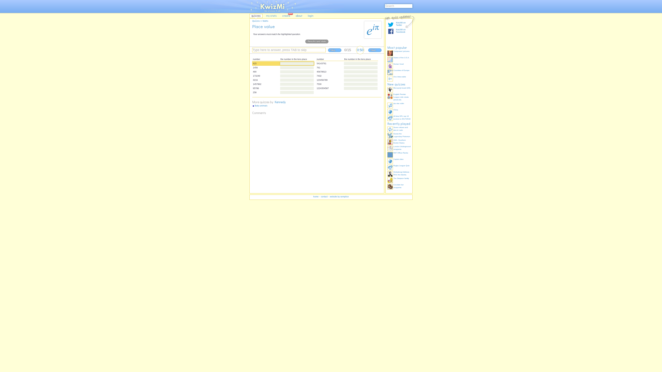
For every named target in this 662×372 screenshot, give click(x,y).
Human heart (398, 64)
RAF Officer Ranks (400, 153)
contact (324, 196)
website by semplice (339, 196)
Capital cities (398, 159)
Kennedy (280, 102)
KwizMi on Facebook (401, 30)
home (316, 196)
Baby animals (261, 106)
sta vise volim (398, 103)
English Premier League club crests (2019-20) (401, 97)
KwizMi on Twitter (401, 24)
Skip (332, 50)
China (395, 110)
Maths (265, 21)
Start (373, 50)
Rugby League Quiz (401, 166)
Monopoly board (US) (401, 88)
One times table (399, 77)
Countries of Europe (401, 70)
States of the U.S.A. (401, 58)
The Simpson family (401, 178)
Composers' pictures (401, 51)
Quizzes (256, 21)
